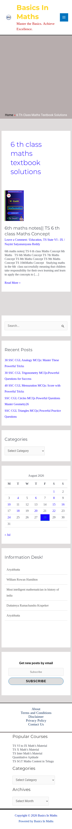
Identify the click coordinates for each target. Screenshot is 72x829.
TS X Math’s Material (25, 749)
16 (63, 504)
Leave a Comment (16, 239)
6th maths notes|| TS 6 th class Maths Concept (32, 231)
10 (9, 504)
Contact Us (36, 724)
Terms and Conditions (36, 713)
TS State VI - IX (53, 239)
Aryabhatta (13, 607)
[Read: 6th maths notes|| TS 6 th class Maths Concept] (14, 205)
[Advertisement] (36, 75)
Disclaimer (36, 717)
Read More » (13, 282)
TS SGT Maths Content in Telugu (33, 761)
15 (53, 504)
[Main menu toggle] (64, 17)
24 (9, 517)
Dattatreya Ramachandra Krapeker (28, 597)
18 (18, 510)
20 (35, 510)
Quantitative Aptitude (25, 757)
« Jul (7, 534)
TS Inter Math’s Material (27, 753)
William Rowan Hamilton (22, 571)
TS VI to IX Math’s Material (29, 745)
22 (53, 510)
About (36, 709)
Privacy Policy (36, 720)
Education (35, 239)
